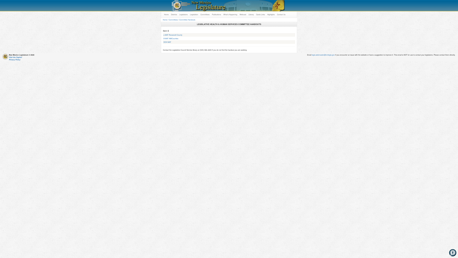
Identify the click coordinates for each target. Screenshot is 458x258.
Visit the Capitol (15, 57)
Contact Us (281, 14)
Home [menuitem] (166, 14)
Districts (174, 14)
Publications (216, 14)
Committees (205, 14)
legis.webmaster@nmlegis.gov (323, 55)
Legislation (194, 14)
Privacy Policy (14, 59)
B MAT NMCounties (171, 38)
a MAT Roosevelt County (173, 35)
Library (251, 14)
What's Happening (230, 14)
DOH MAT (167, 42)
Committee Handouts (187, 20)
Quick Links (260, 14)
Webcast (243, 14)
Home (165, 20)
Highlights (271, 14)
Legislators (183, 14)
